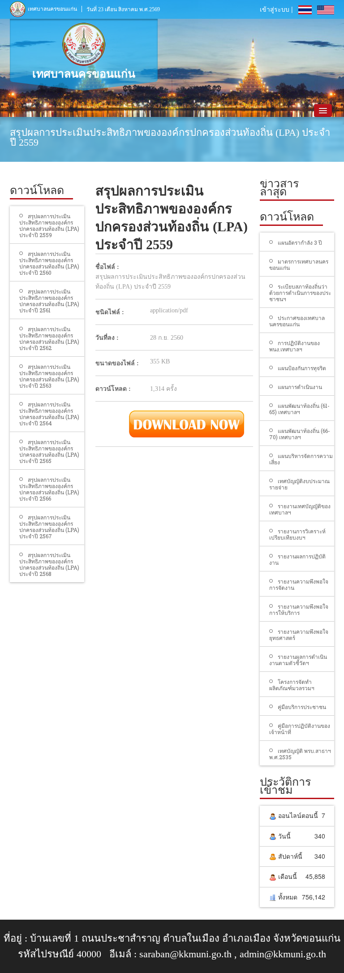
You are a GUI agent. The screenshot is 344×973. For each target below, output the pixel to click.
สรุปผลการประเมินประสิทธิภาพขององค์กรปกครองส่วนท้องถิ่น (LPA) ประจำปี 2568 (49, 564)
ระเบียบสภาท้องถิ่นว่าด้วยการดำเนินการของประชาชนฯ (300, 293)
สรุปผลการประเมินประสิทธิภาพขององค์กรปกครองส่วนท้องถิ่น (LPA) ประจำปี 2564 (49, 414)
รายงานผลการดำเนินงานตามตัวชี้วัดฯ (298, 659)
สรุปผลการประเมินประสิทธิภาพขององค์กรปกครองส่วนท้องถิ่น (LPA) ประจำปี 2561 (49, 301)
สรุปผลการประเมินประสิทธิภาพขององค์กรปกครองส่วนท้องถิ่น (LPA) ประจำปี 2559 (49, 225)
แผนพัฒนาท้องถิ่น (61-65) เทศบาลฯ (299, 408)
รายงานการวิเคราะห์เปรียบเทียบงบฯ (297, 534)
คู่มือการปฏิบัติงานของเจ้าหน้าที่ (299, 728)
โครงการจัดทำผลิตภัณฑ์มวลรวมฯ (291, 685)
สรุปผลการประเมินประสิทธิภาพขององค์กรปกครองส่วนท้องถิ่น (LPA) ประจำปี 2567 (49, 527)
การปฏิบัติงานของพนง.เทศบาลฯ (294, 346)
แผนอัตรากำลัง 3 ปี (300, 242)
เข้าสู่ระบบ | (276, 8)
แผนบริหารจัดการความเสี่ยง (301, 459)
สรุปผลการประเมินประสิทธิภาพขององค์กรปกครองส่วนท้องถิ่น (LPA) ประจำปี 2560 (49, 263)
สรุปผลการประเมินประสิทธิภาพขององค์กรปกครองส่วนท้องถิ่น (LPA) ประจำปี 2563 (49, 376)
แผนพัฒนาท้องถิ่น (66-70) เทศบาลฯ (299, 434)
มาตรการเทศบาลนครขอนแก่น (298, 264)
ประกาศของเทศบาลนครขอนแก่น (297, 321)
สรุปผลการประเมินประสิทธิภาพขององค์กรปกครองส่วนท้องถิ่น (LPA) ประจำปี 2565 (49, 451)
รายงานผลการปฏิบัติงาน (297, 559)
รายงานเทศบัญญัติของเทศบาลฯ (300, 509)
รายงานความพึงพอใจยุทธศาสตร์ (298, 634)
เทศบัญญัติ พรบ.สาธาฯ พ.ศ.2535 (300, 754)
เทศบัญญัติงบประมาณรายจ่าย (299, 484)
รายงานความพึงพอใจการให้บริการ (298, 609)
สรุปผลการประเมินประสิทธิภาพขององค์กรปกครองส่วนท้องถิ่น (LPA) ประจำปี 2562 (49, 338)
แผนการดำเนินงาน (300, 386)
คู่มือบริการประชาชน (302, 706)
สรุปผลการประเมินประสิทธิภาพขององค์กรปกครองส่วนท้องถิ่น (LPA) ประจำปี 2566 (49, 489)
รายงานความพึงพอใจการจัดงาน (298, 584)
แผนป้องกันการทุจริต (302, 368)
